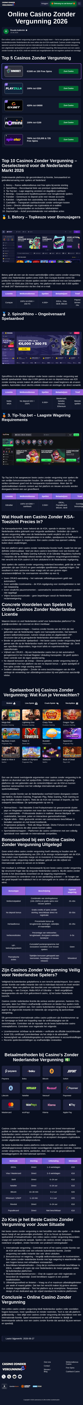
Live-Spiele (29, 703)
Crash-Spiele (50, 703)
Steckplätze (70, 703)
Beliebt (9, 703)
